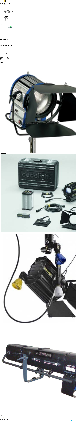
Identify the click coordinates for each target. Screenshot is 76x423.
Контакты (2, 23)
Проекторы (5, 19)
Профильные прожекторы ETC (8, 12)
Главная (2, 9)
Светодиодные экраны (6, 18)
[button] (1, 8)
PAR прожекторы (6, 16)
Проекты (2, 24)
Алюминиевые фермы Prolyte (7, 10)
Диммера (6, 13)
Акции (2, 22)
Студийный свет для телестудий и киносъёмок (8, 11)
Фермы (2, 21)
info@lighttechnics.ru (10, 27)
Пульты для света (5, 17)
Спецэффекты (5, 20)
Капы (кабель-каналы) (6, 14)
